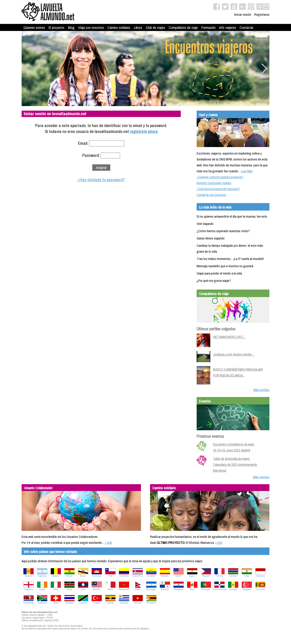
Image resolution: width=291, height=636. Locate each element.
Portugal (206, 589)
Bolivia (69, 576)
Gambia (233, 576)
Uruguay (124, 603)
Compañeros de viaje (183, 27)
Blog (71, 27)
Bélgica (55, 576)
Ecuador (151, 576)
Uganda (110, 603)
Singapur (247, 589)
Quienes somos (34, 27)
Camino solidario (119, 27)
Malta (110, 589)
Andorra (28, 576)
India (246, 576)
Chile (110, 576)
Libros (138, 27)
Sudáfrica (42, 603)
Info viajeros (227, 27)
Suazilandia (28, 603)
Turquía (96, 603)
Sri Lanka (260, 589)
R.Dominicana (219, 589)
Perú (192, 589)
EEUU (178, 576)
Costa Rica (137, 576)
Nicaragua (151, 589)
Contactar (246, 27)
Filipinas (206, 576)
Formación (208, 27)
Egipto (192, 576)
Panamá (165, 589)
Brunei (83, 576)
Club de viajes (155, 27)
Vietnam (137, 603)
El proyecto (56, 27)
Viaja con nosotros (91, 27)
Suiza (55, 603)
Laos (83, 589)
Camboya (96, 576)
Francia (219, 576)
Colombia (124, 576)
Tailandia (69, 603)
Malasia (96, 589)
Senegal (233, 589)
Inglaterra (28, 589)
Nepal (137, 589)
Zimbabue (151, 603)
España (164, 576)
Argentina (42, 576)
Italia (55, 589)
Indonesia (260, 576)
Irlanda (42, 589)
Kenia (69, 589)
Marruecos (124, 589)
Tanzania (83, 603)
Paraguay (178, 589)
